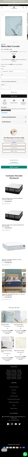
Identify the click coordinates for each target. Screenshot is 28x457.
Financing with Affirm (14, 402)
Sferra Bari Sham (5, 324)
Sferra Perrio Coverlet (19, 350)
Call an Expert (14, 144)
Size (2, 74)
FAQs (14, 405)
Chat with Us (14, 147)
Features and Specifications (14, 117)
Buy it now (14, 96)
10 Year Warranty (14, 121)
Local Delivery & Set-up (15, 5)
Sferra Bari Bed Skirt (18, 324)
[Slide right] (16, 42)
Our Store (14, 393)
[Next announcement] (26, 1)
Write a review (14, 167)
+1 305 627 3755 (14, 420)
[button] (1, 7)
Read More (5, 112)
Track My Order (14, 396)
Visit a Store (14, 151)
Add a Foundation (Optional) (9, 81)
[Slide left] (11, 42)
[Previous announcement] (1, 1)
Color (2, 68)
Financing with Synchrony (14, 399)
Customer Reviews (13, 386)
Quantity (3, 84)
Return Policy (14, 408)
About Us (14, 390)
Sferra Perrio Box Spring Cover (6, 351)
